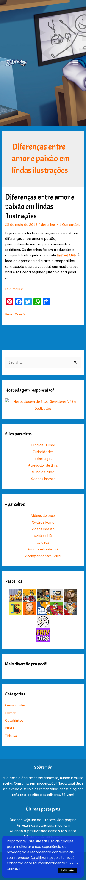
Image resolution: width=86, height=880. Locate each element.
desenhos (48, 225)
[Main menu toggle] (75, 63)
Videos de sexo (43, 516)
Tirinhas (11, 736)
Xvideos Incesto (43, 479)
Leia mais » (14, 289)
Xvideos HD (43, 536)
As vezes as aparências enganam (43, 825)
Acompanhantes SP (43, 549)
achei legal (43, 459)
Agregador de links (43, 466)
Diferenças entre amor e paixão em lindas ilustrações (40, 206)
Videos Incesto (43, 529)
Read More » (15, 314)
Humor (10, 713)
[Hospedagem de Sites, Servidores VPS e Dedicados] (43, 405)
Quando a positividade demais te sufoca (43, 831)
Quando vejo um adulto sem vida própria (43, 820)
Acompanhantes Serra (43, 556)
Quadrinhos (14, 721)
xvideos (43, 542)
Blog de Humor (43, 445)
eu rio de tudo (43, 472)
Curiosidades (43, 452)
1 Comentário (70, 225)
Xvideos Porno (43, 522)
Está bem (67, 870)
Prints (9, 728)
